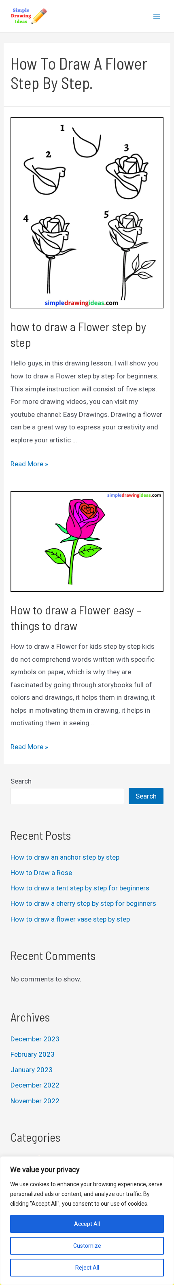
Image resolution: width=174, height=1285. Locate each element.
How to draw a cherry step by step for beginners (83, 903)
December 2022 (35, 1085)
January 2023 (32, 1070)
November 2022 (35, 1101)
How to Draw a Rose (41, 873)
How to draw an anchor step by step (65, 857)
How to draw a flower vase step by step (70, 919)
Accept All (87, 1224)
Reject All (87, 1267)
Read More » (29, 464)
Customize (87, 1246)
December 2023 (35, 1039)
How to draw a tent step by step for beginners (80, 888)
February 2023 (33, 1054)
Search (21, 781)
